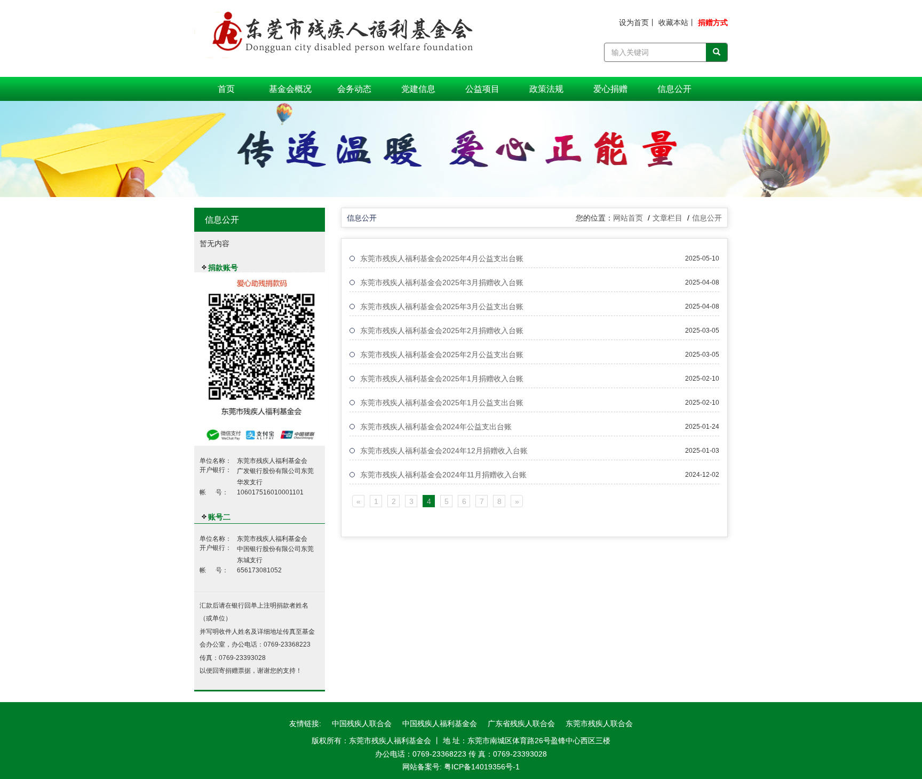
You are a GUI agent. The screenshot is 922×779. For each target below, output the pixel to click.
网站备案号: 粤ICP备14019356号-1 (461, 766)
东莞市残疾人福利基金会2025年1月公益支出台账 (441, 402)
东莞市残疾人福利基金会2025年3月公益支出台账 (441, 306)
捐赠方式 (713, 22)
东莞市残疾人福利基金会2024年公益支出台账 (436, 426)
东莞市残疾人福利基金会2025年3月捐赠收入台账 (441, 282)
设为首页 (634, 22)
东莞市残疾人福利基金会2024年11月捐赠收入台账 (443, 474)
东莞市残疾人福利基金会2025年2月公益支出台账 (441, 354)
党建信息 (418, 88)
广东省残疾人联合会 (521, 723)
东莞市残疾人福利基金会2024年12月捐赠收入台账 (444, 450)
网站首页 (628, 218)
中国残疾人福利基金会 (439, 723)
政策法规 (546, 88)
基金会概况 (290, 88)
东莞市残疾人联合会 (599, 723)
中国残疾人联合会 (362, 723)
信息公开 (674, 88)
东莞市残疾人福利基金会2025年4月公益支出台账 (441, 258)
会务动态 (354, 88)
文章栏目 (667, 218)
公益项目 (482, 88)
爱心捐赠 (610, 88)
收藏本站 (673, 22)
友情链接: (305, 723)
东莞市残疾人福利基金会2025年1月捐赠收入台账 (441, 378)
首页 (226, 88)
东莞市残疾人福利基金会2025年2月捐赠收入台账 (441, 330)
